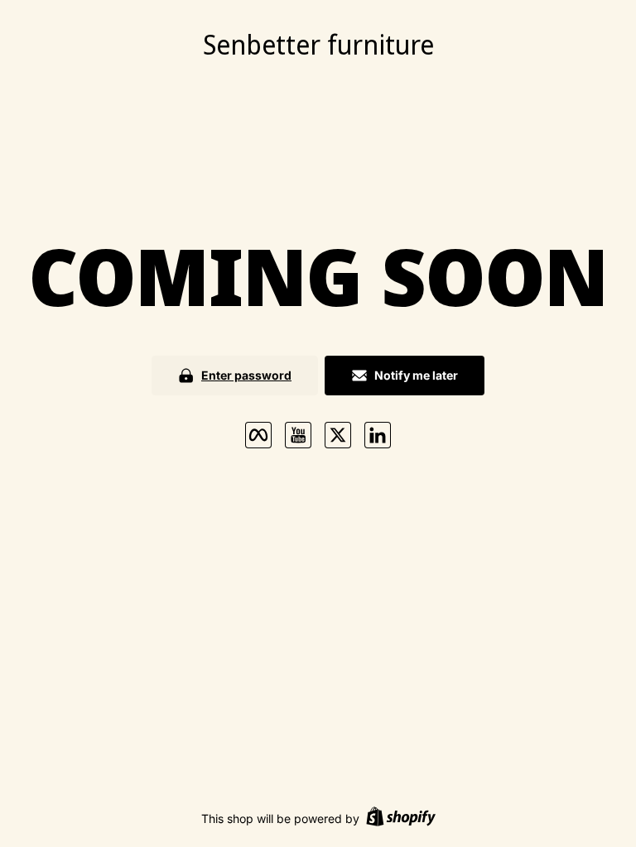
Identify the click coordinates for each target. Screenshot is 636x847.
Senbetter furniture (318, 44)
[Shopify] (401, 818)
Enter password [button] (246, 375)
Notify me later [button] (416, 375)
